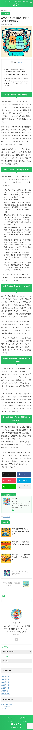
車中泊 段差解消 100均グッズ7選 (15, 71)
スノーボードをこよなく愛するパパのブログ (16, 721)
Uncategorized (6, 704)
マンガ (3, 708)
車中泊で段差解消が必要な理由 (14, 69)
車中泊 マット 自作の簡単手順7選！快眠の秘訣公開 (21, 557)
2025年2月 (5, 688)
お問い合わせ (23, 718)
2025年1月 (5, 691)
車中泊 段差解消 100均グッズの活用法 (16, 75)
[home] (13, 510)
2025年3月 (5, 685)
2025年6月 (5, 676)
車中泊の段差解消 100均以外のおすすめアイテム (16, 79)
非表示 (20, 62)
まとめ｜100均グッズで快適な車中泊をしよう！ (16, 84)
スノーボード (6, 517)
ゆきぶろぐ (16, 5)
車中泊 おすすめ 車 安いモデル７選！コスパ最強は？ (20, 531)
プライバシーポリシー (12, 718)
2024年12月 (5, 694)
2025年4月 (5, 682)
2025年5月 (5, 679)
